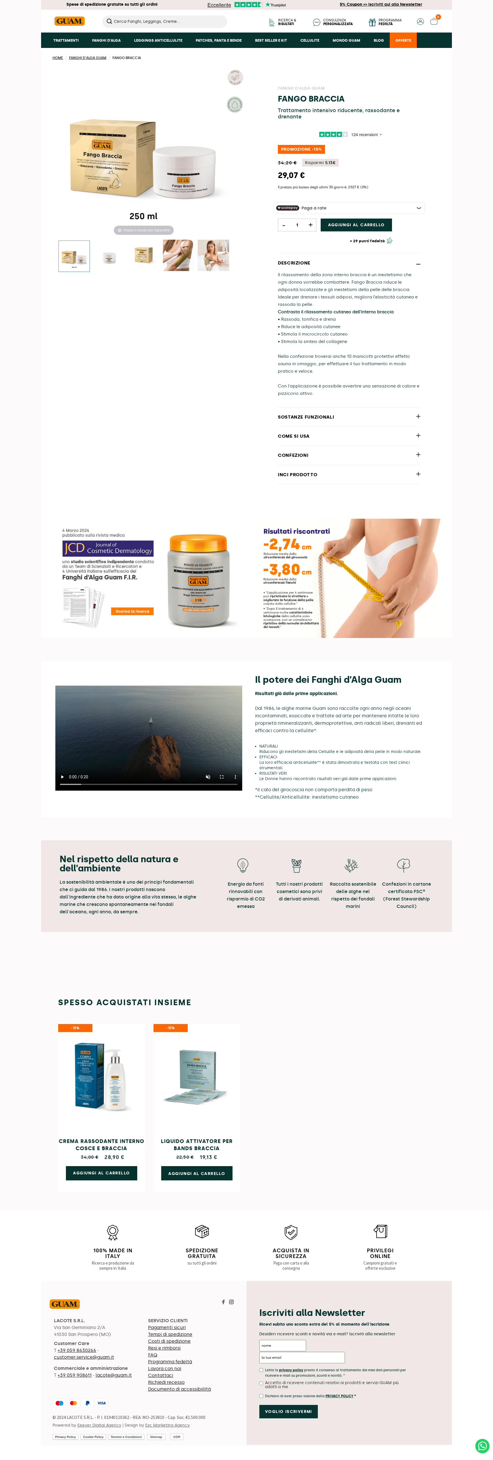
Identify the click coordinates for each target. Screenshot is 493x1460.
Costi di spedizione (169, 1341)
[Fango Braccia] (74, 256)
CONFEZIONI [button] (293, 455)
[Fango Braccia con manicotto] (213, 256)
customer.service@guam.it (84, 1357)
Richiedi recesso (166, 1382)
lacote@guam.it (114, 1375)
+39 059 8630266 (77, 1350)
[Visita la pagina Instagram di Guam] (231, 1302)
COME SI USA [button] (294, 436)
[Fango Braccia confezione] (143, 256)
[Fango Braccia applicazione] (178, 256)
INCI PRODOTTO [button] (297, 474)
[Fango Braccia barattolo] (109, 256)
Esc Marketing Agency (167, 1425)
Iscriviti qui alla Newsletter (381, 4)
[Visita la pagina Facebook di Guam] (223, 1302)
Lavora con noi (164, 1368)
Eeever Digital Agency (99, 1425)
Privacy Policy (339, 1396)
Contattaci (160, 1375)
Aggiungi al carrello (356, 225)
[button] (420, 24)
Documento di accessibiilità (179, 1389)
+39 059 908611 (75, 1375)
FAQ (152, 1355)
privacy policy (291, 1370)
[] (225, 26)
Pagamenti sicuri (167, 1327)
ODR (176, 1437)
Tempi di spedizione (170, 1334)
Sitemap (156, 1437)
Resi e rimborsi (164, 1348)
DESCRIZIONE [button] (294, 263)
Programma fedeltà (170, 1361)
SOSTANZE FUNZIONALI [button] (306, 417)
